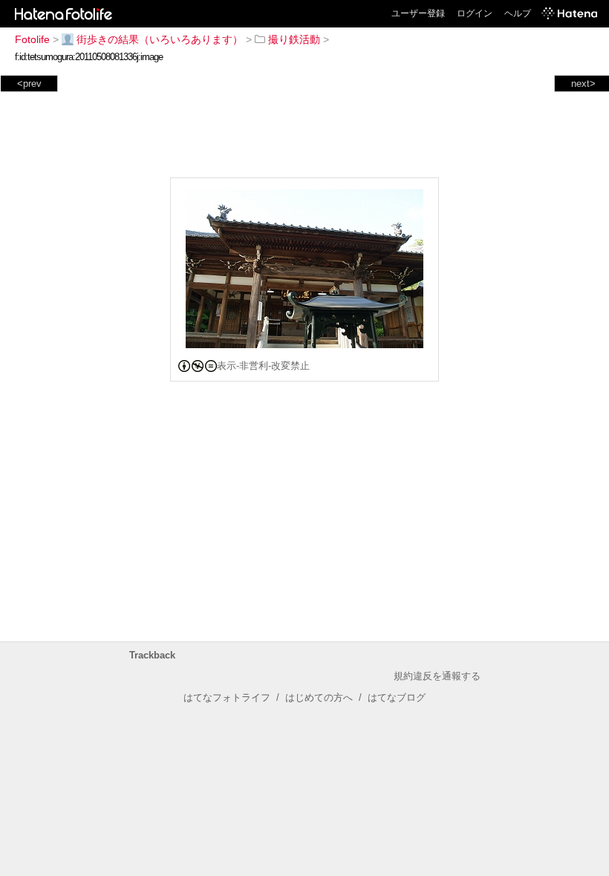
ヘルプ (517, 13)
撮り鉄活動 (294, 39)
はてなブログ (397, 697)
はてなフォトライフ (226, 697)
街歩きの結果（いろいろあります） (159, 39)
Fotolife (32, 39)
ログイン (474, 13)
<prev (29, 83)
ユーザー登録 (418, 13)
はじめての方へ (319, 697)
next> (583, 83)
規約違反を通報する (437, 675)
